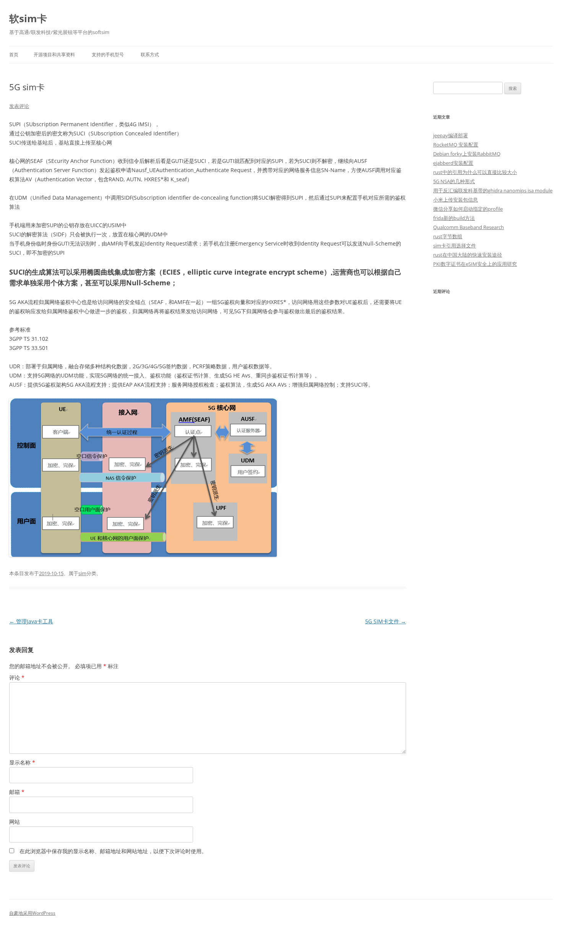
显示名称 (22, 762)
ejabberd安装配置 (453, 162)
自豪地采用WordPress (32, 913)
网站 (14, 821)
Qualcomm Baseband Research (468, 227)
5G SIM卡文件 (385, 621)
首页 (13, 54)
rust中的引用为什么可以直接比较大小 (475, 172)
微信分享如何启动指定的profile (468, 208)
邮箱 (16, 791)
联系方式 (150, 54)
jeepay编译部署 (450, 135)
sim (82, 573)
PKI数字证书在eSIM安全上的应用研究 (475, 263)
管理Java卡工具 (31, 621)
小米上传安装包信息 (455, 199)
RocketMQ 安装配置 (455, 144)
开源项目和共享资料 (54, 54)
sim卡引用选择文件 (454, 245)
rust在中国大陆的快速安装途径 (467, 254)
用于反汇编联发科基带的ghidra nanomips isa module (492, 190)
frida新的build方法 (454, 218)
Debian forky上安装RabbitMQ (466, 153)
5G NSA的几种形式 (454, 181)
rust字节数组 (447, 236)
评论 (16, 677)
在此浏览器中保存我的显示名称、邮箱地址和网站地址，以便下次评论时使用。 (113, 851)
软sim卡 (28, 18)
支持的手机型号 (108, 54)
